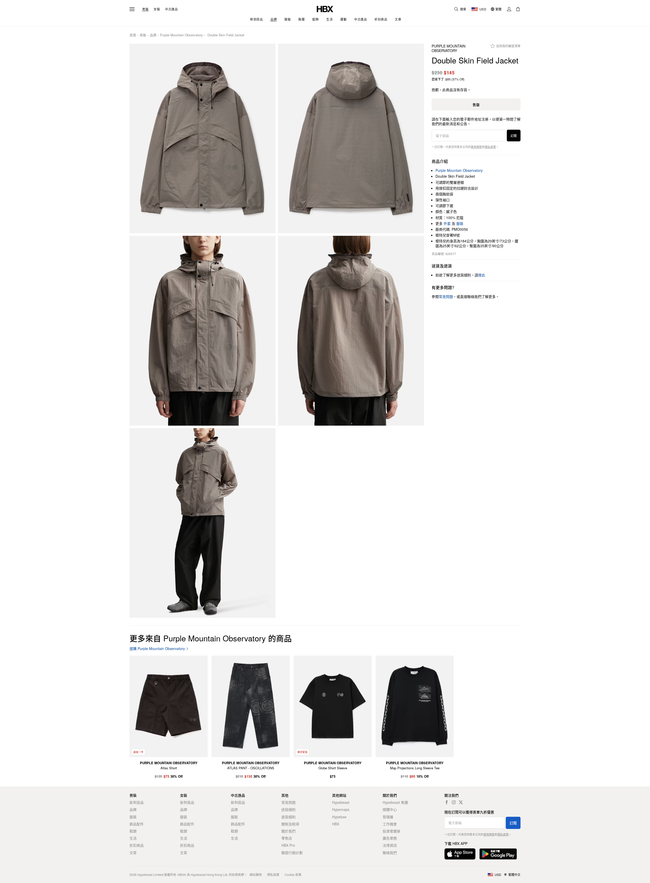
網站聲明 (256, 874)
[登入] (509, 9)
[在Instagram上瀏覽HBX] (453, 802)
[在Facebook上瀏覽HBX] (446, 802)
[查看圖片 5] (202, 523)
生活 (133, 838)
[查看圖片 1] (202, 139)
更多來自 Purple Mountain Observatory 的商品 (210, 638)
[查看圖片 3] (202, 331)
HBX (335, 824)
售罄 (476, 104)
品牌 (153, 35)
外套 (447, 223)
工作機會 (390, 824)
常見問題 (288, 802)
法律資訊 (390, 845)
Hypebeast (340, 802)
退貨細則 (288, 816)
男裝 (145, 9)
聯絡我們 (390, 852)
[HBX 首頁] (325, 8)
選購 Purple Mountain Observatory (157, 649)
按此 (481, 274)
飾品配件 (136, 824)
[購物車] (518, 9)
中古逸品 (171, 9)
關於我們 (288, 831)
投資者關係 (391, 831)
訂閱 (514, 136)
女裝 (157, 9)
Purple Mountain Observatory (181, 35)
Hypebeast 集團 (395, 802)
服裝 (459, 223)
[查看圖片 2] (351, 139)
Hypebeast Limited (150, 874)
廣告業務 (390, 838)
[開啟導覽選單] (132, 9)
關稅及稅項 (290, 824)
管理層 (388, 816)
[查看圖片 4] (351, 331)
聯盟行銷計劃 (292, 852)
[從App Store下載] (460, 854)
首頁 (132, 35)
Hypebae (339, 816)
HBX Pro (288, 845)
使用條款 (476, 147)
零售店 (286, 838)
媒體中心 (390, 809)
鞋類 (133, 831)
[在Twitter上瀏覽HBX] (461, 802)
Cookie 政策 (293, 874)
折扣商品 (136, 845)
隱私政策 (490, 147)
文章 (133, 852)
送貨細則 (288, 809)
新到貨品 (136, 802)
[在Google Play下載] (498, 854)
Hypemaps (340, 809)
